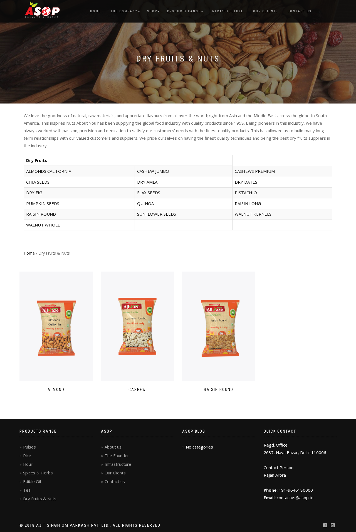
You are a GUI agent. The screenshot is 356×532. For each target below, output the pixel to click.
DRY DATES (246, 182)
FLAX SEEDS (148, 192)
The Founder (117, 455)
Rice (27, 455)
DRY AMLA (147, 182)
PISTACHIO (246, 192)
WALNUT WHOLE (43, 225)
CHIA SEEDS (38, 182)
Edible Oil (32, 481)
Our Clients (265, 11)
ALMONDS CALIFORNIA (48, 171)
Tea (27, 490)
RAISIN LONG (248, 203)
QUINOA (145, 203)
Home (95, 11)
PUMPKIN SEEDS (42, 203)
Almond (56, 389)
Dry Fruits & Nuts (39, 498)
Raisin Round (218, 389)
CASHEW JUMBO (153, 171)
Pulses (29, 447)
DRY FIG (34, 192)
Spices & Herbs (38, 473)
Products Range (184, 11)
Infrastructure (227, 11)
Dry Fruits (36, 160)
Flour (28, 464)
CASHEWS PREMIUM (255, 171)
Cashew (137, 389)
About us (113, 447)
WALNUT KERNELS (253, 214)
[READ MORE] (56, 326)
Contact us (300, 11)
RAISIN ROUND (41, 214)
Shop (152, 11)
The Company (124, 11)
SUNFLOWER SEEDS (156, 214)
